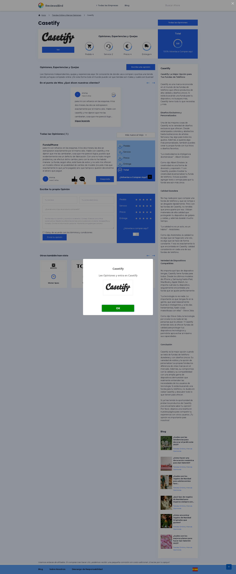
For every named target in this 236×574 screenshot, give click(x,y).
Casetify (118, 269)
